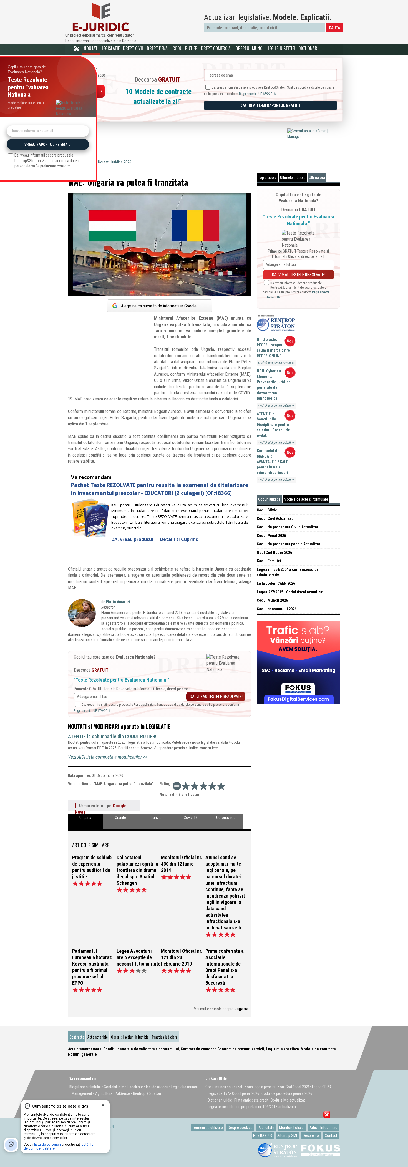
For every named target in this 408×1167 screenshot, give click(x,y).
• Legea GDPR (320, 1087)
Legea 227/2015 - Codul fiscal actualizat (290, 592)
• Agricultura (102, 1093)
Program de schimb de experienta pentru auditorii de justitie (92, 867)
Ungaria (85, 817)
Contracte (76, 1037)
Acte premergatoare (85, 1049)
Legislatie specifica (282, 1049)
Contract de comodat (198, 1049)
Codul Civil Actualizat (275, 518)
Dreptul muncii (250, 48)
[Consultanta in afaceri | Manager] (313, 136)
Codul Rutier (185, 48)
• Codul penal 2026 (244, 1093)
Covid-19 (191, 817)
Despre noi (311, 1135)
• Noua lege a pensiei (258, 1087)
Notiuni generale (82, 1054)
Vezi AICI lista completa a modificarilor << (107, 757)
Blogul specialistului (85, 1087)
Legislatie (111, 48)
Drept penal (158, 48)
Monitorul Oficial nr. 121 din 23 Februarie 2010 (181, 957)
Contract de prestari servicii (240, 1049)
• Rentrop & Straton (146, 1093)
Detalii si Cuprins (179, 539)
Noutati (91, 48)
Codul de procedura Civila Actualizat (287, 527)
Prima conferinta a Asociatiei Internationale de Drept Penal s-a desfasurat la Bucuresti (224, 967)
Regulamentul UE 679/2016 (257, 94)
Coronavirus (225, 817)
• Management (80, 1093)
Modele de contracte (318, 1049)
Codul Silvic (267, 510)
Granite (120, 817)
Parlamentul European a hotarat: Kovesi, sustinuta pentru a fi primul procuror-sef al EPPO (92, 967)
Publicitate (266, 1127)
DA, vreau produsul (132, 539)
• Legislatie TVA (217, 1093)
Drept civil (133, 48)
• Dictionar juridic (218, 1100)
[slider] (203, 786)
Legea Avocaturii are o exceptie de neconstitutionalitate (137, 957)
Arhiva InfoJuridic (323, 1127)
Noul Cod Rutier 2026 (274, 552)
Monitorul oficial (291, 1127)
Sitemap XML (287, 1135)
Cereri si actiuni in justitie (129, 1037)
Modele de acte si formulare (306, 499)
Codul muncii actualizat (223, 1087)
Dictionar (307, 48)
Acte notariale (97, 1037)
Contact (331, 1135)
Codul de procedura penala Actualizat (288, 544)
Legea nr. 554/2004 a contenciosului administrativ (287, 572)
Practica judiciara (164, 1037)
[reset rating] (176, 786)
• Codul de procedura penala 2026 (285, 1093)
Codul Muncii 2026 (272, 600)
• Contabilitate (113, 1087)
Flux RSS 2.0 (262, 1135)
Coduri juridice (269, 499)
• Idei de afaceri (156, 1087)
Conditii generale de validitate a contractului (141, 1049)
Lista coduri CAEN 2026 (276, 583)
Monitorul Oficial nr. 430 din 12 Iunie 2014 (181, 864)
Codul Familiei (269, 561)
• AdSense (121, 1093)
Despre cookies (240, 1127)
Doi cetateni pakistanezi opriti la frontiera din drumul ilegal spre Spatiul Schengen (137, 870)
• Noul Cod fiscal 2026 (292, 1087)
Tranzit (155, 817)
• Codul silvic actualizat (286, 1100)
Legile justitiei (281, 48)
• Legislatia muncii (183, 1087)
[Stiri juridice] (100, 17)
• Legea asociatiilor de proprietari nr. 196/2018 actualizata (250, 1107)
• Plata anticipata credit (250, 1100)
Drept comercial (216, 48)
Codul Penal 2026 (271, 535)
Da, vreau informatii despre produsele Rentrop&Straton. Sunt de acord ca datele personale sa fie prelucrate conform (297, 290)
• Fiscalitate (134, 1087)
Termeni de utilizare (207, 1127)
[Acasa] (76, 48)
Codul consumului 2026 (276, 609)
